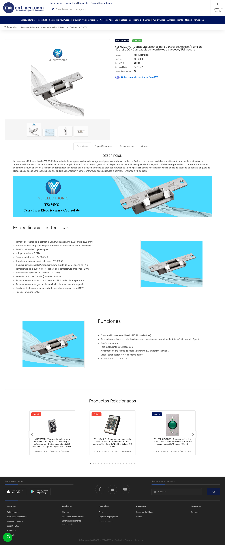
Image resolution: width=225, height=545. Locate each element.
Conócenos (67, 506)
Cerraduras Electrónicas (54, 27)
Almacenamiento (175, 20)
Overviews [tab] (82, 146)
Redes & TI (42, 20)
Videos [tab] (144, 146)
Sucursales (83, 3)
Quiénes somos (13, 512)
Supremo (195, 512)
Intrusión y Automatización (85, 20)
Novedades (141, 506)
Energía (146, 20)
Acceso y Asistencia (109, 20)
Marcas (94, 3)
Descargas (196, 506)
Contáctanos (105, 3)
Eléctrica (73, 27)
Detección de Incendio (131, 20)
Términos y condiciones (17, 517)
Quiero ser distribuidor (60, 3)
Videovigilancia (28, 20)
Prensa (139, 517)
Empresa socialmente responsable (71, 522)
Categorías (12, 27)
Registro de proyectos (108, 517)
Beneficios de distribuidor (73, 517)
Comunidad (104, 506)
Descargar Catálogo (144, 512)
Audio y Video (159, 20)
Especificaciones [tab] (104, 146)
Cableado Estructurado (59, 20)
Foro (74, 3)
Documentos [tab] (127, 146)
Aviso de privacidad (15, 521)
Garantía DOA (13, 526)
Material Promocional (194, 20)
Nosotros (11, 506)
